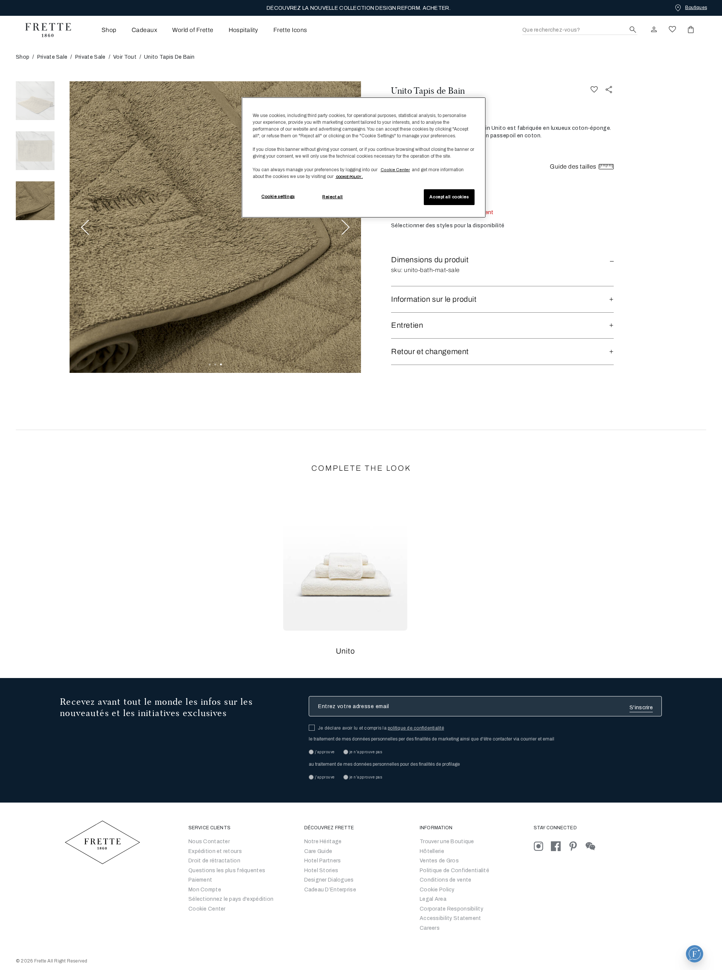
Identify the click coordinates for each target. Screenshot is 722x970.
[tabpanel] (215, 227)
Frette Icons (290, 30)
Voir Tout (125, 57)
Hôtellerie (432, 851)
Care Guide (318, 851)
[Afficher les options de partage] (609, 89)
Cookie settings (278, 196)
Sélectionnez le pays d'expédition (230, 899)
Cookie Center (207, 909)
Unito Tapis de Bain (428, 90)
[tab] (35, 100)
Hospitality (243, 30)
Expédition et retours (215, 851)
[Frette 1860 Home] (44, 30)
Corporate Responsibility (451, 909)
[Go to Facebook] (559, 846)
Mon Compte (204, 889)
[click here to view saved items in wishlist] (672, 29)
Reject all (332, 197)
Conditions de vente (445, 880)
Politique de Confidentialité (454, 870)
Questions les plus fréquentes (226, 870)
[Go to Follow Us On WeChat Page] (593, 846)
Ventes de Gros (439, 861)
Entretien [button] (407, 325)
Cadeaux (144, 30)
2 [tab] (215, 364)
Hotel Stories (321, 870)
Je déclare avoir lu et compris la (381, 728)
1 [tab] (209, 364)
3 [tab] (221, 364)
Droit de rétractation (214, 861)
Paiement (200, 880)
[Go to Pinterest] (576, 846)
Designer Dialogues (329, 880)
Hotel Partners (322, 861)
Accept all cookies (449, 197)
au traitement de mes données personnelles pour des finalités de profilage (384, 764)
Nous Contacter (209, 841)
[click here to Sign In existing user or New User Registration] (653, 29)
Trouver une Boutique (447, 841)
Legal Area (433, 899)
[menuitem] (98, 30)
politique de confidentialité (416, 728)
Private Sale (52, 57)
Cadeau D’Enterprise (330, 889)
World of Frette (192, 30)
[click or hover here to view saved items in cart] (690, 29)
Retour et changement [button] (430, 351)
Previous (85, 227)
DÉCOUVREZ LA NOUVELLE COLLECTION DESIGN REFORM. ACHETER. (358, 8)
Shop (22, 57)
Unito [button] (345, 651)
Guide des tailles (574, 166)
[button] (502, 260)
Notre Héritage (323, 841)
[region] (363, 157)
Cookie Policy (437, 889)
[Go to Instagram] (542, 846)
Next (345, 227)
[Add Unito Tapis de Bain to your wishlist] (594, 89)
